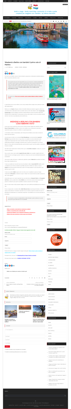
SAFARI (49, 284)
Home (5, 1)
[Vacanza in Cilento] (56, 154)
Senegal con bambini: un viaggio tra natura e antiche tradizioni (10, 320)
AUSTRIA (49, 336)
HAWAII (49, 322)
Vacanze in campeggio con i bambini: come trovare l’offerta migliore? (56, 348)
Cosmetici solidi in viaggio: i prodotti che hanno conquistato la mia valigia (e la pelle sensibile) (57, 356)
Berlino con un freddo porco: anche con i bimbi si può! (17, 271)
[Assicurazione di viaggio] (56, 134)
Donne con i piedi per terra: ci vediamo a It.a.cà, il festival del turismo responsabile (39, 320)
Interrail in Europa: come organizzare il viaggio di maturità (57, 376)
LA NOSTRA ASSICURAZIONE (44, 405)
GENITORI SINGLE (51, 299)
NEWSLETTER (11, 405)
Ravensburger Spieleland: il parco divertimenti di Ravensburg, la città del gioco (21, 212)
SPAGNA (49, 338)
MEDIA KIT (62, 405)
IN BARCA (50, 270)
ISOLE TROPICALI (51, 330)
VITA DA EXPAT (51, 304)
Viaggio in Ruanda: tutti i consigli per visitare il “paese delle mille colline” (57, 380)
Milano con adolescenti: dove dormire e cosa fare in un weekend (57, 372)
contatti (10, 1)
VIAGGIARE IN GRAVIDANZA (53, 302)
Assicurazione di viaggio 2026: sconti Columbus (57, 368)
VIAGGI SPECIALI (28, 17)
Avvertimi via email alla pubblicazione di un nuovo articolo (16, 351)
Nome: (6, 236)
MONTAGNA (50, 279)
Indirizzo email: (7, 232)
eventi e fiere (28, 1)
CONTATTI (16, 405)
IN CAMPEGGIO (51, 265)
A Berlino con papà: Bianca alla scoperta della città (16, 210)
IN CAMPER (50, 262)
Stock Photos (13, 227)
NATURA (40, 17)
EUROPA (20, 67)
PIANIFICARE (20, 17)
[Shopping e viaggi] (56, 177)
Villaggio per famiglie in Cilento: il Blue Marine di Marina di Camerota (57, 365)
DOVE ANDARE (7, 17)
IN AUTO (49, 273)
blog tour (21, 1)
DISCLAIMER (36, 406)
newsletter (60, 17)
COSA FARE (14, 17)
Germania (25, 67)
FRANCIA (49, 333)
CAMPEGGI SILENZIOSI (52, 268)
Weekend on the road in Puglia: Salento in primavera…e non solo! (56, 384)
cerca (64, 1)
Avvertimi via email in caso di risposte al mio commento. (16, 349)
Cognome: (7, 240)
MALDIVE (50, 325)
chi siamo (15, 1)
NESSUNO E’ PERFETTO (52, 310)
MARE (49, 276)
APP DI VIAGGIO (51, 313)
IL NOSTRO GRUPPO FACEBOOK (32, 405)
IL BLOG (49, 307)
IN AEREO (35, 17)
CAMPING (46, 17)
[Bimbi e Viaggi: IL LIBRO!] (56, 86)
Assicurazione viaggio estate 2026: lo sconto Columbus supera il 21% (57, 352)
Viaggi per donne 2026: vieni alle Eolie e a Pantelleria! (21, 21)
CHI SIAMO (57, 405)
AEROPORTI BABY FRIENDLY (53, 257)
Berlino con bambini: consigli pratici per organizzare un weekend (18, 209)
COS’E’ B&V (47, 1)
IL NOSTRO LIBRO (22, 405)
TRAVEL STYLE (53, 17)
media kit (34, 1)
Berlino (17, 67)
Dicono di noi (41, 1)
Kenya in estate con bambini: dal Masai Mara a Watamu (14, 285)
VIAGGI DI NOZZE (51, 296)
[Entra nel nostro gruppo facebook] (56, 115)
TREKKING (50, 281)
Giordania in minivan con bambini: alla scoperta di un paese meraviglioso (35, 285)
